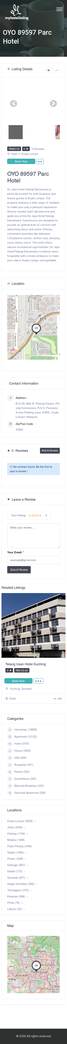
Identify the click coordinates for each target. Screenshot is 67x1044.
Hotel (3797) (21, 743)
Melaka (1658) (16, 840)
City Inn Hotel (15, 663)
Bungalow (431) (23, 764)
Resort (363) (22, 771)
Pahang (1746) (16, 833)
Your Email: (15, 552)
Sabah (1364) (15, 852)
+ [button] (12, 300)
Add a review (50, 450)
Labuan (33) (14, 909)
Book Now (21, 161)
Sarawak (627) (16, 877)
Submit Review (19, 569)
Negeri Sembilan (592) (20, 884)
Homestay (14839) (25, 729)
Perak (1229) (15, 858)
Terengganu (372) (18, 890)
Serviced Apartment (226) (30, 793)
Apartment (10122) (25, 736)
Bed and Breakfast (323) (29, 785)
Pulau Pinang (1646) (19, 846)
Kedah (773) (14, 871)
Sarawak (26, 688)
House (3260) (22, 750)
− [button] (12, 305)
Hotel (14, 154)
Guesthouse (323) (25, 778)
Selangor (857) (16, 865)
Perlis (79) (13, 902)
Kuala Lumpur (29, 154)
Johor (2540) (15, 827)
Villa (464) (20, 757)
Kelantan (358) (16, 896)
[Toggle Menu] (59, 9)
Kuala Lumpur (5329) (20, 821)
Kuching (15, 688)
